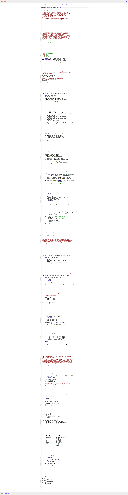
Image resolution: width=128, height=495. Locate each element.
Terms (11, 493)
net (70, 4)
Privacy (9, 493)
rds (73, 4)
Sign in (126, 1)
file (60, 7)
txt (123, 493)
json (126, 493)
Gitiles (6, 493)
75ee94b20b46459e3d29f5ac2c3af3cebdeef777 (58, 4)
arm (43, 4)
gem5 (41, 4)
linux (46, 4)
